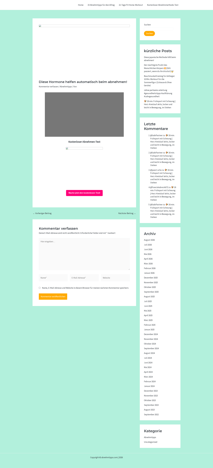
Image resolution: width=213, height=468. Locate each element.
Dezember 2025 (151, 277)
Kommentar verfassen (48, 86)
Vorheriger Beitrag (42, 213)
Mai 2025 (147, 310)
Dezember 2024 (151, 334)
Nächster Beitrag (127, 213)
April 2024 (148, 372)
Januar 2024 (149, 386)
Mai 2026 (147, 254)
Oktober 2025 (150, 287)
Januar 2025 (149, 329)
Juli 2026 (148, 244)
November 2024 (151, 339)
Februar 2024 (149, 381)
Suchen (147, 24)
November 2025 (151, 282)
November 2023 (151, 395)
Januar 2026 (149, 273)
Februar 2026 (149, 268)
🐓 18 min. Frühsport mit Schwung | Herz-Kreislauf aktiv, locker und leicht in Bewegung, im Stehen (159, 104)
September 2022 (151, 414)
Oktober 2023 (150, 400)
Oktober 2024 (150, 343)
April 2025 (148, 315)
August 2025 (149, 296)
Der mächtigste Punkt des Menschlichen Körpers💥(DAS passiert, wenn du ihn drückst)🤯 (159, 68)
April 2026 (148, 258)
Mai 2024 (147, 367)
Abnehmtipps (66, 86)
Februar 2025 (149, 325)
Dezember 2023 (151, 390)
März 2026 (148, 263)
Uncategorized (150, 442)
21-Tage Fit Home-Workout (131, 5)
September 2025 (151, 291)
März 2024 (148, 376)
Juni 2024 (148, 362)
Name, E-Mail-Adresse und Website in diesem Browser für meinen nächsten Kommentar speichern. (85, 288)
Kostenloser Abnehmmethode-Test (162, 5)
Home (80, 5)
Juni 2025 (148, 306)
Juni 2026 (148, 249)
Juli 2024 (148, 358)
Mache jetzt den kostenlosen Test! (84, 193)
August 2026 (149, 240)
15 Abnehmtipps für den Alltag (101, 5)
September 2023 (151, 405)
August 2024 (149, 353)
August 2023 (149, 409)
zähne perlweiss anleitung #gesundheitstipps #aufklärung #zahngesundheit (158, 93)
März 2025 (148, 320)
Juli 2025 (148, 301)
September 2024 (151, 348)
